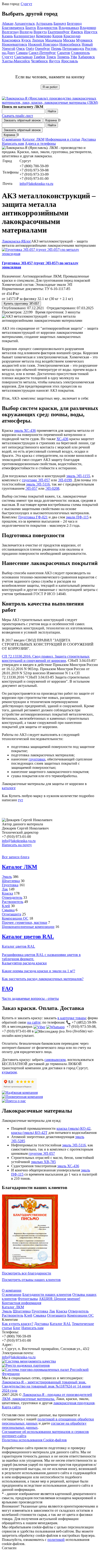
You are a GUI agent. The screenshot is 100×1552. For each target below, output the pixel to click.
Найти (52, 111)
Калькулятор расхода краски (24, 963)
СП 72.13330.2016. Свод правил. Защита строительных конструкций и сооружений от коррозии (46, 658)
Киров (57, 36)
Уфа (73, 57)
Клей (6, 906)
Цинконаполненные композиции (28, 927)
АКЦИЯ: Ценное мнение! (59, 1299)
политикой (56, 1540)
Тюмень (63, 57)
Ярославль (69, 61)
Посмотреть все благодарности (26, 1273)
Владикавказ (69, 28)
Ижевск (77, 32)
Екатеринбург (59, 32)
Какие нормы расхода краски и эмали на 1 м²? (38, 971)
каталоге (9, 788)
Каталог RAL (60, 1324)
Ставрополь (80, 53)
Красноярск (11, 40)
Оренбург (42, 48)
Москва (69, 40)
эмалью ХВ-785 (43, 1162)
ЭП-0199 (65, 480)
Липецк (38, 40)
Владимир (88, 28)
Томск (51, 57)
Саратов (63, 53)
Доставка (88, 139)
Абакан (7, 23)
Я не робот (50, 87)
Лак (5, 889)
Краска (7, 893)
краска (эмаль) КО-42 (73, 1128)
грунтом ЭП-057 (42, 1153)
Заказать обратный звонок (22, 120)
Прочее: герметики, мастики (24, 922)
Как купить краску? (17, 1324)
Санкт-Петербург (42, 53)
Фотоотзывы (28, 1299)
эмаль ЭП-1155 (78, 476)
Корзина (51, 120)
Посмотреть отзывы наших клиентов (31, 1280)
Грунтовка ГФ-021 (33, 517)
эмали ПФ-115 (77, 517)
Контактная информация (21, 1303)
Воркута (40, 32)
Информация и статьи (62, 139)
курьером (9, 1072)
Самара (22, 53)
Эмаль (7, 877)
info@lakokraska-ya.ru (36, 184)
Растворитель (12, 902)
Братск (30, 28)
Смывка (8, 910)
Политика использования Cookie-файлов (34, 1440)
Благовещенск (13, 28)
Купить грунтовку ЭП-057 (21, 303)
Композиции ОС (15, 918)
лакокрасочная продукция (73, 1403)
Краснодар (71, 36)
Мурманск (84, 40)
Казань (7, 36)
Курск (26, 40)
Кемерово (43, 36)
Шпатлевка (11, 881)
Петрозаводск (73, 48)
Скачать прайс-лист (17, 116)
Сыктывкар (23, 57)
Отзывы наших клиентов (30, 1231)
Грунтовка (10, 885)
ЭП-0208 (52, 488)
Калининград (24, 36)
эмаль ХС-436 (25, 430)
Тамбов (39, 57)
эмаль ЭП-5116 (38, 484)
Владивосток (47, 28)
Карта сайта (11, 1407)
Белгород (74, 23)
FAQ (7, 989)
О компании (11, 139)
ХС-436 (62, 439)
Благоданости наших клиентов (46, 1294)
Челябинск (39, 61)
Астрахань (44, 23)
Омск (20, 48)
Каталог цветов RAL (28, 937)
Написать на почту (17, 845)
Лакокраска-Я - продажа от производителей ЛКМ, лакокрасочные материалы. (47, 1397)
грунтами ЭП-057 (36, 480)
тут (20, 800)
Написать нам (13, 143)
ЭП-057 (31, 488)
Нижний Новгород (43, 44)
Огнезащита (11, 914)
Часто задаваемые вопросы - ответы (30, 998)
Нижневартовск (14, 44)
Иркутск (90, 32)
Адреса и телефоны (40, 143)
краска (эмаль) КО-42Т (29, 1133)
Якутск (54, 61)
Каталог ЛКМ (33, 139)
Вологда (26, 32)
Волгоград (10, 32)
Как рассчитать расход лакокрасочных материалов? (42, 979)
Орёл (30, 48)
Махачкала (53, 40)
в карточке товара (71, 1018)
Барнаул (59, 23)
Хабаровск (86, 57)
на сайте (33, 1022)
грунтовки (37, 759)
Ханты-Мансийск (16, 61)
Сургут (26, 4)
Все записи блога (15, 857)
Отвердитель (12, 897)
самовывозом (55, 1060)
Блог (16, 1328)
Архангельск (24, 23)
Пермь (56, 48)
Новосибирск (70, 44)
